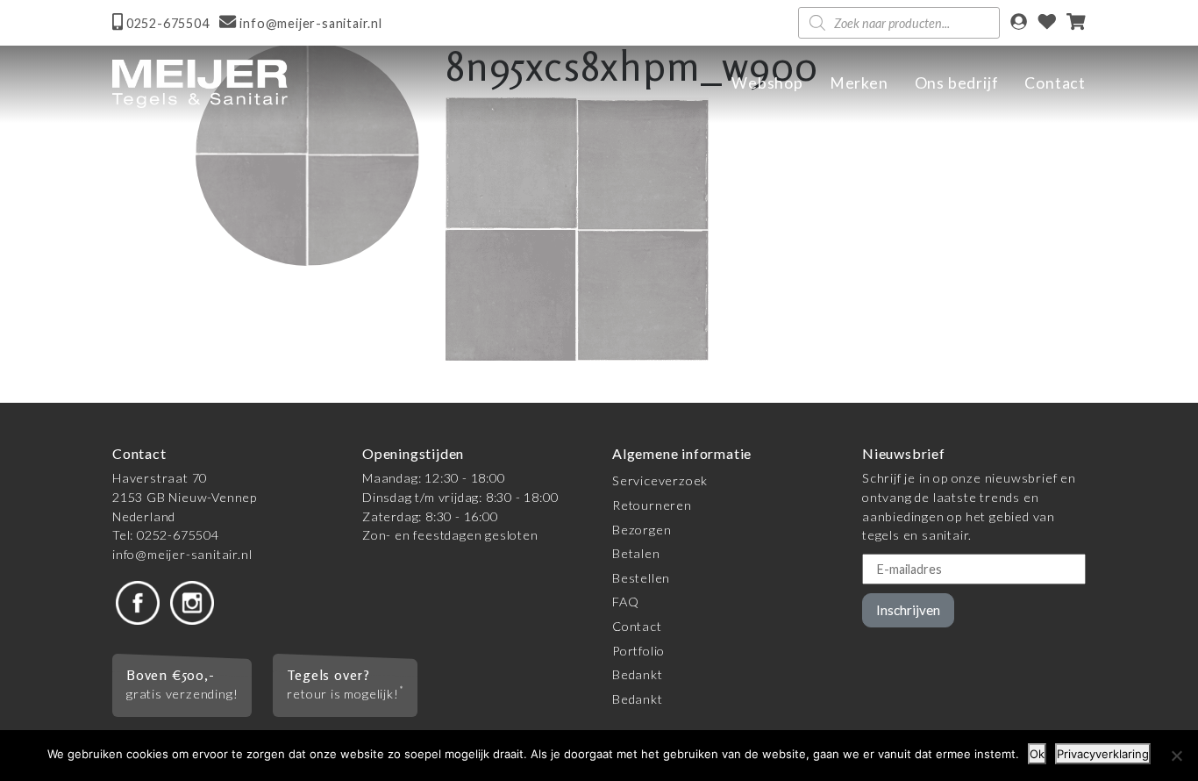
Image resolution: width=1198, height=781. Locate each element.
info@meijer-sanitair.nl (182, 554)
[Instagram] (192, 601)
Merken (859, 83)
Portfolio (638, 650)
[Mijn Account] (1018, 23)
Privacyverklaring (1103, 754)
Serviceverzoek (660, 480)
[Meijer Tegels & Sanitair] (200, 84)
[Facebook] (138, 601)
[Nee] (1176, 755)
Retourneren (652, 505)
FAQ (625, 601)
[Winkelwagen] (1076, 23)
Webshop (767, 83)
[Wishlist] (1047, 23)
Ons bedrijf (957, 83)
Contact (1055, 83)
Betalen (636, 553)
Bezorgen (641, 529)
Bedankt (637, 674)
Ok (1037, 754)
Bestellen (641, 577)
